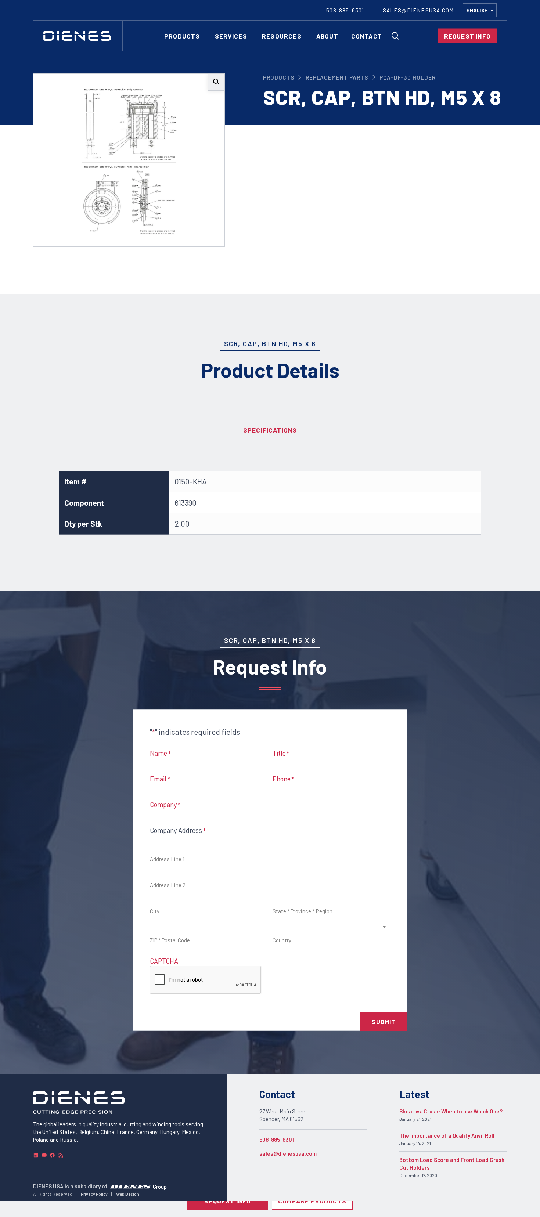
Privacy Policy (94, 1193)
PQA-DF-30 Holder (407, 77)
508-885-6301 (276, 1139)
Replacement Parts (337, 77)
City (154, 911)
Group (160, 1186)
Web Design (127, 1193)
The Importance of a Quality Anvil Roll (446, 1135)
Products (278, 77)
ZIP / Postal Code (170, 940)
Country (282, 940)
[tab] (270, 430)
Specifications (270, 430)
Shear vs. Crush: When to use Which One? (451, 1111)
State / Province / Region (302, 911)
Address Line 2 (168, 885)
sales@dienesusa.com (288, 1153)
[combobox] (480, 10)
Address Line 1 (167, 859)
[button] (216, 82)
